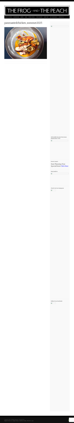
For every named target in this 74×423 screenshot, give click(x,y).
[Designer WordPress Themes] (69, 420)
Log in (32, 420)
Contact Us (61, 17)
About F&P (46, 17)
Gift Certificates (53, 17)
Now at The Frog (8, 17)
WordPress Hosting (22, 420)
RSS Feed (29, 420)
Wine (26, 17)
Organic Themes (16, 420)
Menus (22, 17)
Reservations (16, 17)
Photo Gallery (39, 17)
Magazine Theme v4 (7, 420)
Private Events (32, 17)
